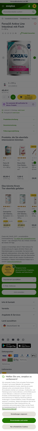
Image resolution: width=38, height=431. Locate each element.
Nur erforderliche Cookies (19, 427)
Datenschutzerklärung (9, 409)
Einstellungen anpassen (19, 414)
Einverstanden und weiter (19, 420)
